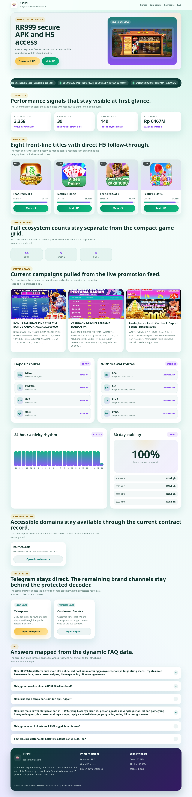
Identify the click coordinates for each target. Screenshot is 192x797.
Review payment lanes (91, 768)
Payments (169, 4)
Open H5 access (88, 764)
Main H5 (50, 61)
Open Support (74, 631)
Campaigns (155, 4)
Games (143, 4)
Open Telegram (31, 631)
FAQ (179, 4)
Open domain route (38, 559)
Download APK (27, 61)
